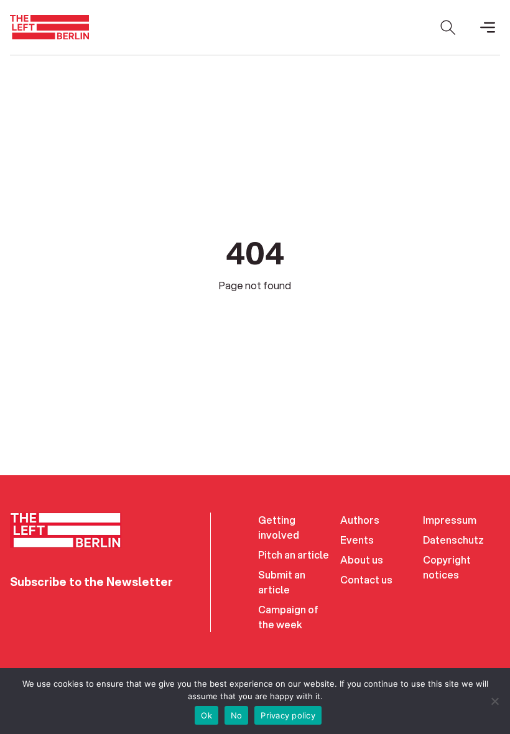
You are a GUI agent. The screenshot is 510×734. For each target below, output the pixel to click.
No (237, 715)
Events (357, 539)
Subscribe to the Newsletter (91, 582)
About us (361, 559)
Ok (206, 715)
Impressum (449, 520)
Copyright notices (447, 567)
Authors (359, 520)
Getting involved (278, 527)
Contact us (366, 579)
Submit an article (281, 582)
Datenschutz (453, 539)
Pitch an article (293, 554)
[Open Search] (447, 27)
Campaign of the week (288, 616)
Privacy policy (288, 715)
